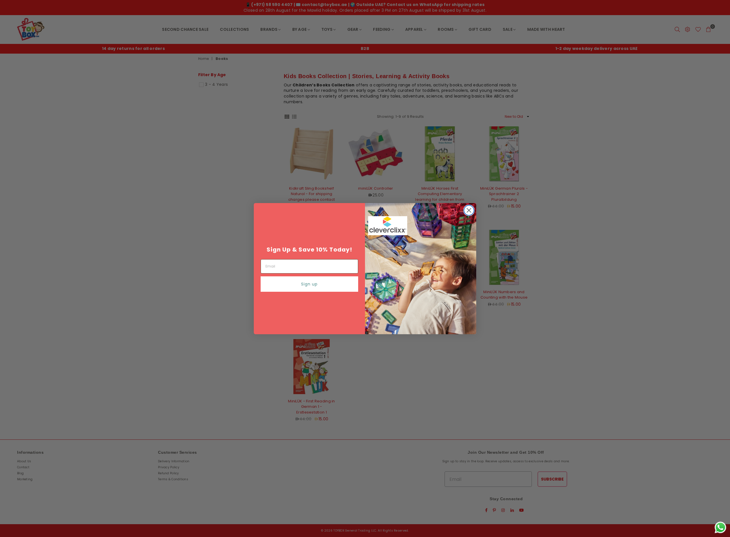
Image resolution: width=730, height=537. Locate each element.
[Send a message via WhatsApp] (720, 527)
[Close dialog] (469, 210)
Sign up (309, 284)
